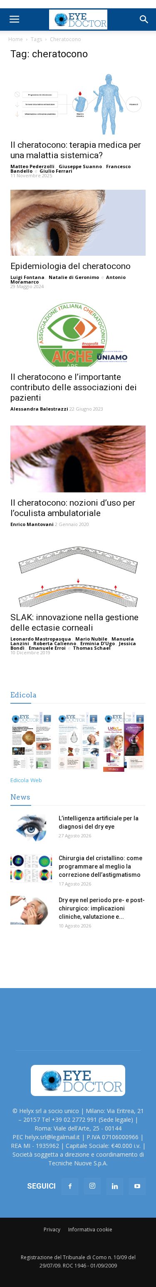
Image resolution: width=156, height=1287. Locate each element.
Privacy (52, 1229)
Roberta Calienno (54, 643)
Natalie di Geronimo (74, 277)
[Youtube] (137, 1186)
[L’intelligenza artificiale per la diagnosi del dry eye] (31, 828)
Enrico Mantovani (32, 524)
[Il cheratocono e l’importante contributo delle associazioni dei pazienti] (78, 334)
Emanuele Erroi (47, 648)
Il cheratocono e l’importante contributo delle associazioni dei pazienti (73, 387)
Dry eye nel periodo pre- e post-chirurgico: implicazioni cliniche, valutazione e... (102, 908)
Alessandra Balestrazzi (39, 409)
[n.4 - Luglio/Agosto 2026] (31, 743)
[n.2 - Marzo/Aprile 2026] (124, 743)
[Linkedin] (114, 1186)
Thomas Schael (92, 648)
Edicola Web (26, 780)
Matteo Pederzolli (32, 166)
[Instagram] (92, 1186)
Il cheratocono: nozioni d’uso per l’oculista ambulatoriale (72, 508)
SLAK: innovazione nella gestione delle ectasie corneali (74, 622)
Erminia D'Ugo (97, 643)
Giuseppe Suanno (80, 166)
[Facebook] (70, 1186)
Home (15, 39)
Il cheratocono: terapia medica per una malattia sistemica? (75, 150)
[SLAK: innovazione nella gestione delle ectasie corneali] (78, 574)
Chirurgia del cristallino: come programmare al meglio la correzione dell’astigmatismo (100, 866)
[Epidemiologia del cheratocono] (78, 223)
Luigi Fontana (27, 277)
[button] (144, 19)
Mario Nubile (91, 639)
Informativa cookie (90, 1229)
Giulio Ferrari (56, 171)
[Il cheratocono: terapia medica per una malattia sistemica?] (78, 102)
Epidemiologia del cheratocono (70, 266)
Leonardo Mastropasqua (40, 639)
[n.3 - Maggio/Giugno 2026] (78, 743)
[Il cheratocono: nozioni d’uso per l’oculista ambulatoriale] (78, 459)
